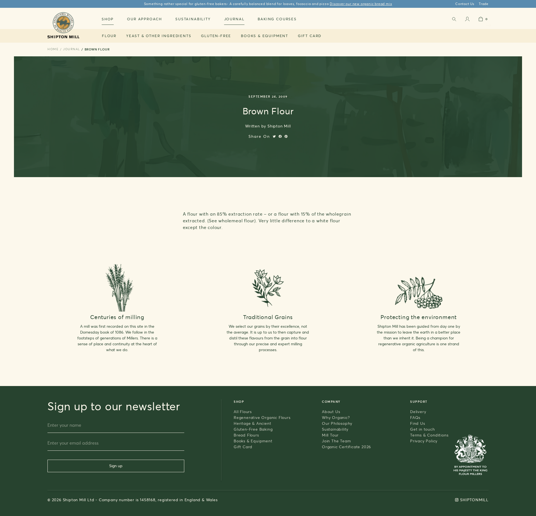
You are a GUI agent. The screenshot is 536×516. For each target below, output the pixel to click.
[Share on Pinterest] (286, 136)
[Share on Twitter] (274, 136)
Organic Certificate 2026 (346, 446)
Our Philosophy (337, 423)
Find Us (417, 423)
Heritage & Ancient (252, 423)
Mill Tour (330, 435)
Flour (109, 35)
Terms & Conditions (429, 435)
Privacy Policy (423, 440)
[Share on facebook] (280, 136)
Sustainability (335, 429)
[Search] (454, 20)
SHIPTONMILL (474, 499)
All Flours (243, 411)
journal (71, 49)
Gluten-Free (216, 35)
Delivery (418, 411)
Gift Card (309, 35)
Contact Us (464, 4)
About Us (331, 411)
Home (53, 49)
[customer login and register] (467, 20)
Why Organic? (336, 417)
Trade (484, 4)
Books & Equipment (264, 35)
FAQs (415, 417)
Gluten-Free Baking (253, 429)
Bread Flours (246, 435)
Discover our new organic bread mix (361, 4)
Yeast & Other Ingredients (159, 35)
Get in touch (422, 429)
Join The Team (336, 440)
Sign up (116, 465)
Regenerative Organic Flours (262, 417)
